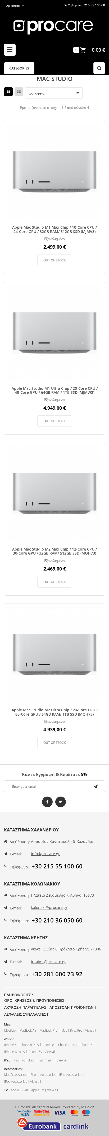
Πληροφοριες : (18, 994)
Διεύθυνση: (20, 841)
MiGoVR (87, 1107)
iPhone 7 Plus (66, 1045)
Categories (19, 68)
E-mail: (16, 853)
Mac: (7, 1024)
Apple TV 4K (19, 1090)
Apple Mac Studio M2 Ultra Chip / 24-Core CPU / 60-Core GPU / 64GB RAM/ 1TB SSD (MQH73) (55, 712)
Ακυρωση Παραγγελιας (25, 1007)
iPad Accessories (70, 1074)
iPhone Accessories (43, 1074)
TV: (6, 1090)
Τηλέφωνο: (19, 867)
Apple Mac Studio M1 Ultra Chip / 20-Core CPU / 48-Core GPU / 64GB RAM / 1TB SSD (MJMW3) (55, 390)
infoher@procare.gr (48, 961)
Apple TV (37, 1090)
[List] (19, 91)
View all (90, 1030)
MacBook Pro (48, 1030)
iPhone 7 (86, 1045)
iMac (64, 1030)
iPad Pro (19, 1060)
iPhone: (9, 1039)
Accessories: (13, 1069)
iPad (31, 1060)
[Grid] (8, 91)
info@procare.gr (45, 853)
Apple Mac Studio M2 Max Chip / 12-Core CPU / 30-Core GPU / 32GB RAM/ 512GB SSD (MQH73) (54, 551)
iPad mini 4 (45, 1060)
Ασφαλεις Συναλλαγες (25, 1014)
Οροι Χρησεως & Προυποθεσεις (34, 1000)
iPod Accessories (15, 1081)
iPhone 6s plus (14, 1051)
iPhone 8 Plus (29, 1045)
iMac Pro (76, 1030)
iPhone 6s (35, 1051)
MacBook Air (28, 1030)
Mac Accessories (15, 1074)
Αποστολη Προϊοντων (71, 1007)
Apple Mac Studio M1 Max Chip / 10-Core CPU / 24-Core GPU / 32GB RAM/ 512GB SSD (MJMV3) (54, 229)
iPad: (7, 1060)
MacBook (10, 1030)
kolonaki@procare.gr (49, 907)
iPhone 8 (48, 1045)
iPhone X (10, 1045)
